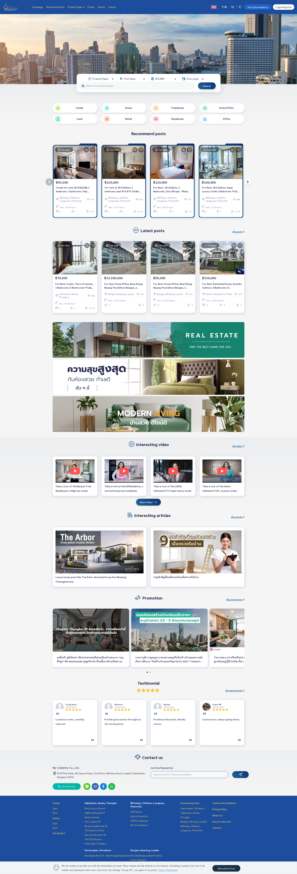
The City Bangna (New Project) (146, 855)
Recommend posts (55, 6)
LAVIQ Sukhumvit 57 (95, 812)
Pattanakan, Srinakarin (98, 850)
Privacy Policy (219, 809)
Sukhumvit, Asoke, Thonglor (101, 802)
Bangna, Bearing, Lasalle (144, 850)
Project (91, 6)
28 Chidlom (136, 811)
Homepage (37, 6)
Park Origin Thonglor (95, 843)
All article (236, 516)
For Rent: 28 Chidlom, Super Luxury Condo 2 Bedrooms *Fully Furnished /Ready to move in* (220, 189)
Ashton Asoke (92, 817)
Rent (55, 812)
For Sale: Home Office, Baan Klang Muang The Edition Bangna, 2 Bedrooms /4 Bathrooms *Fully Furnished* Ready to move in (123, 286)
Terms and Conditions (224, 802)
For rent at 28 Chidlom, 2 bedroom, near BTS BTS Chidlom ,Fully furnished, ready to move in (123, 189)
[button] (291, 49)
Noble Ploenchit (139, 816)
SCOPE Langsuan (139, 820)
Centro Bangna (138, 859)
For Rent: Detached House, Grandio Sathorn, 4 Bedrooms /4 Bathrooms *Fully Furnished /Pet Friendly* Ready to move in (222, 286)
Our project (59, 833)
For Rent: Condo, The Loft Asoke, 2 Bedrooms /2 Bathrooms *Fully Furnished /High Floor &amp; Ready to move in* (75, 286)
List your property (258, 7)
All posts (237, 231)
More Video (146, 502)
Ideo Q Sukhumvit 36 (95, 834)
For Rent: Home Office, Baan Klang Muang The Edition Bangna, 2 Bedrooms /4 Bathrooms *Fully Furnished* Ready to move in (172, 286)
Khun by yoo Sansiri (95, 808)
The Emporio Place (94, 830)
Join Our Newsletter (162, 767)
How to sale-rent (221, 821)
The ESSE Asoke (93, 839)
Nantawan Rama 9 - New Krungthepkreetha (107, 855)
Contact (112, 6)
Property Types (75, 6)
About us (217, 815)
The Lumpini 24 (93, 821)
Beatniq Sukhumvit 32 (96, 825)
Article (101, 6)
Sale (55, 808)
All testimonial (234, 690)
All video (237, 446)
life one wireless (139, 824)
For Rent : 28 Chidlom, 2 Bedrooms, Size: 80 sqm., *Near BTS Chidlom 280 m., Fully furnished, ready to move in (170, 189)
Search (207, 85)
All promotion (234, 599)
